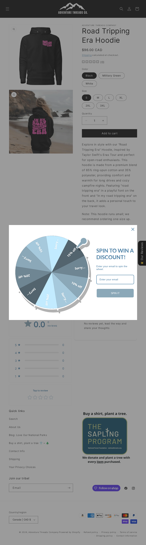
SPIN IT (115, 293)
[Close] (133, 229)
